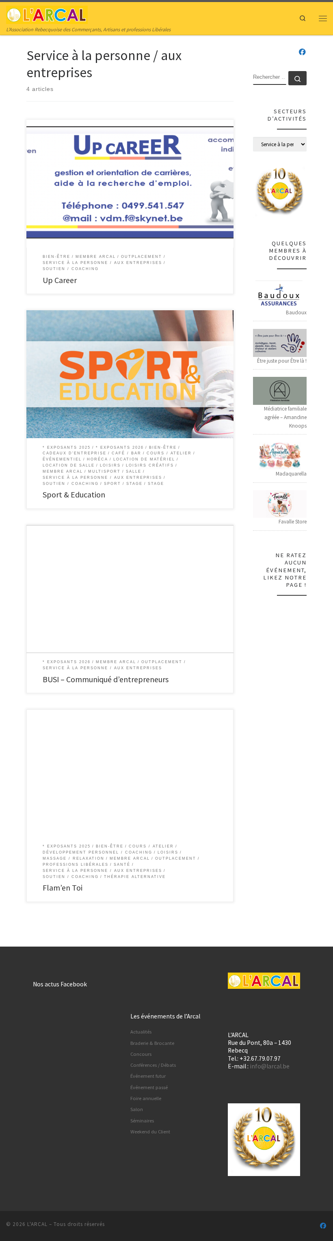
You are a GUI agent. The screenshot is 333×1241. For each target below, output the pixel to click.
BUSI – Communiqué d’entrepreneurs (106, 679)
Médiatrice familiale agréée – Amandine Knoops (285, 417)
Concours (140, 1054)
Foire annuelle (145, 1098)
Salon (136, 1109)
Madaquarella (291, 473)
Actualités (140, 1032)
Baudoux (296, 312)
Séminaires (142, 1121)
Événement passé (149, 1087)
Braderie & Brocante (152, 1043)
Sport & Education (74, 494)
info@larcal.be (270, 1066)
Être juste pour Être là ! (282, 360)
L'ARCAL (37, 1224)
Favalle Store (293, 521)
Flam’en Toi (62, 887)
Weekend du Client (150, 1132)
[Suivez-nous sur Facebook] (302, 52)
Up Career (60, 280)
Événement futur (148, 1076)
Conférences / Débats (153, 1065)
